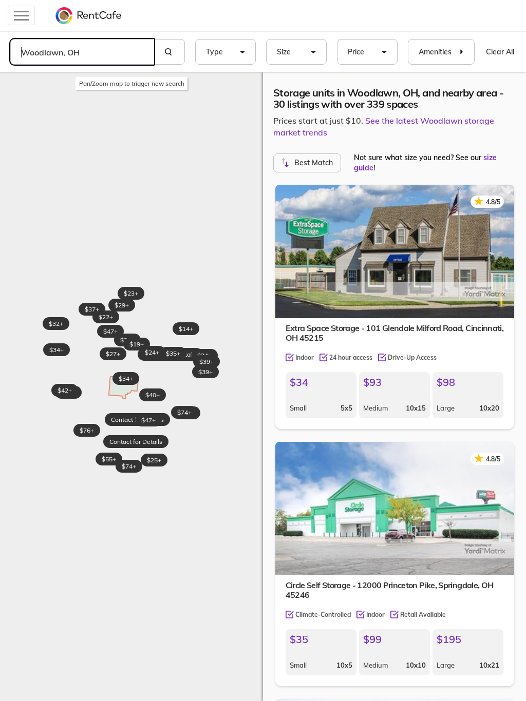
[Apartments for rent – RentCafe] (89, 15)
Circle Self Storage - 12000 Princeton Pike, (390, 590)
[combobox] (82, 52)
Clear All (500, 51)
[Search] (169, 52)
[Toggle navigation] (21, 15)
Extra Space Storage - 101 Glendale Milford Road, (395, 333)
